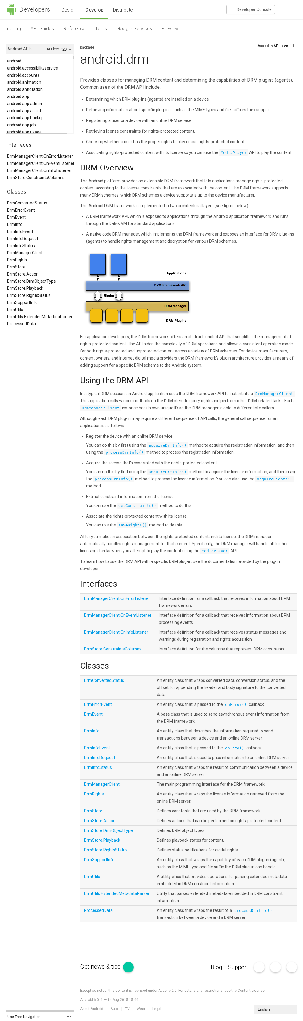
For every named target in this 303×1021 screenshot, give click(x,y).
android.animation (24, 82)
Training (13, 28)
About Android (91, 1009)
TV (127, 1009)
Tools (101, 28)
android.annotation (25, 89)
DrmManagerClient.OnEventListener (40, 163)
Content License (251, 990)
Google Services (134, 28)
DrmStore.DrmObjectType (31, 281)
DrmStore (16, 267)
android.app (18, 96)
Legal (156, 1009)
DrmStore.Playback (25, 288)
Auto (114, 1009)
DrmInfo (14, 224)
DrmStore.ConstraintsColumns (36, 177)
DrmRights (17, 259)
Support (238, 967)
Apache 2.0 (167, 990)
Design (69, 10)
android (14, 61)
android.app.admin (24, 103)
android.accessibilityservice (32, 68)
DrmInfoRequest (22, 238)
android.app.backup (25, 117)
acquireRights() (274, 479)
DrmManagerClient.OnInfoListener (39, 170)
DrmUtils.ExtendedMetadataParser (39, 316)
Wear (141, 1009)
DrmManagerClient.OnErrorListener (40, 156)
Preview (170, 28)
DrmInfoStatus (21, 245)
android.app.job (21, 125)
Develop (94, 10)
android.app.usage (24, 132)
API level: (54, 49)
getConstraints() (137, 505)
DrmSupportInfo (22, 302)
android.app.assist (24, 110)
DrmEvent (16, 217)
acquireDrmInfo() (167, 445)
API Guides (42, 28)
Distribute (123, 10)
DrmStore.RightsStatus (29, 295)
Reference (74, 28)
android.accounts (23, 75)
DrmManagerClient (25, 252)
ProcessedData (21, 323)
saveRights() (132, 525)
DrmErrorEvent (21, 210)
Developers (34, 9)
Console (254, 9)
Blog (216, 967)
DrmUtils (15, 309)
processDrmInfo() (125, 452)
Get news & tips (101, 966)
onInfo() (234, 748)
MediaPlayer (234, 152)
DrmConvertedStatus (27, 203)
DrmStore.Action (22, 274)
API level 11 (283, 46)
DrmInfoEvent (20, 231)
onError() (235, 704)
